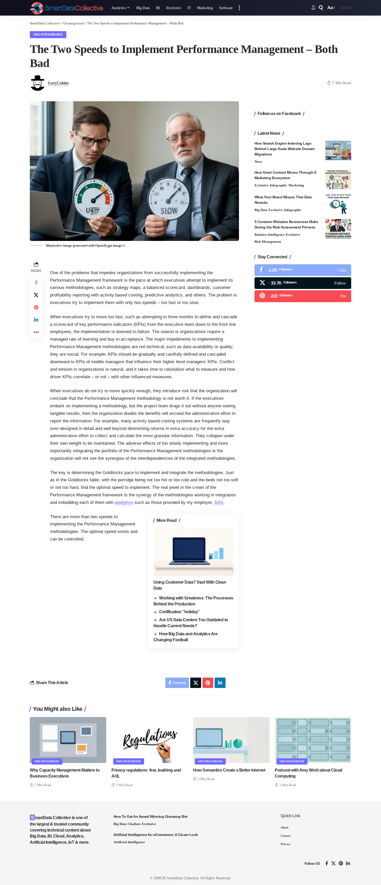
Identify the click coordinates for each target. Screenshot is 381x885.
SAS (218, 502)
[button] (239, 8)
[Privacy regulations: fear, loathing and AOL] (149, 740)
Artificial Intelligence (129, 842)
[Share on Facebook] (36, 282)
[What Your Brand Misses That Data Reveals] (338, 204)
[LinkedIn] (348, 863)
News (258, 162)
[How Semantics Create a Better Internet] (231, 740)
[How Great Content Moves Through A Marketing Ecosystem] (338, 179)
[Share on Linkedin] (36, 320)
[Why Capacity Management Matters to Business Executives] (68, 740)
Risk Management (268, 242)
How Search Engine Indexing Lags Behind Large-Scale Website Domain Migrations (285, 148)
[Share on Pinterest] (36, 307)
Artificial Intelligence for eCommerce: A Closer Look (156, 835)
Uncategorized (48, 34)
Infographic (278, 185)
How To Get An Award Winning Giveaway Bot (151, 816)
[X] (303, 283)
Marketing (296, 185)
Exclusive (262, 185)
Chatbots (134, 824)
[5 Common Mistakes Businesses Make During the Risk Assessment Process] (338, 229)
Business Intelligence (270, 235)
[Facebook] (303, 270)
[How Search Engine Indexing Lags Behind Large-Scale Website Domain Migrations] (338, 150)
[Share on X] (36, 295)
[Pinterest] (303, 296)
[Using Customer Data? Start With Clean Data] (193, 552)
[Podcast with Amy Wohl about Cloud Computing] (313, 740)
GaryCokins (58, 83)
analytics (124, 502)
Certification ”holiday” (179, 612)
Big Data (261, 210)
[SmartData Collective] (66, 8)
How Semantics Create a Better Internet (229, 770)
